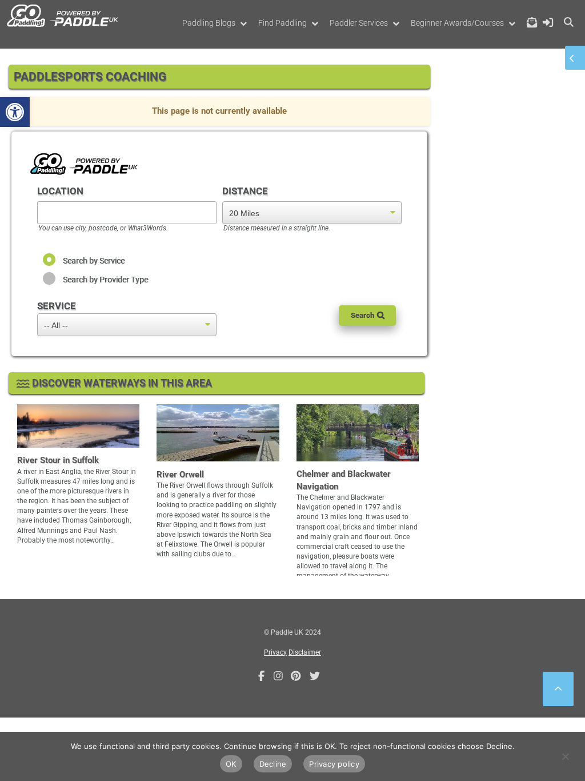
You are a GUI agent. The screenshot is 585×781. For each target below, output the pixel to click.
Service (56, 306)
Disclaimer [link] (305, 652)
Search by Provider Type (105, 279)
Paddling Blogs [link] (208, 22)
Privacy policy (334, 763)
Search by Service (94, 260)
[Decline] (565, 756)
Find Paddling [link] (282, 22)
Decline (273, 763)
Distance (245, 191)
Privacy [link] (275, 652)
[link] (15, 112)
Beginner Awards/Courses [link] (457, 22)
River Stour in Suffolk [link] (58, 460)
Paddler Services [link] (359, 22)
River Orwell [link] (180, 474)
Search (362, 315)
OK (231, 763)
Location (60, 191)
